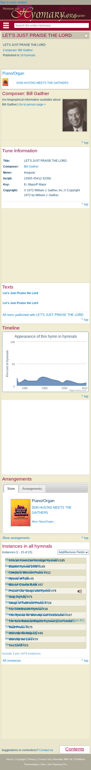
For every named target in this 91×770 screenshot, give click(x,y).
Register (79, 15)
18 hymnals (27, 55)
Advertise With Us (62, 759)
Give (43, 764)
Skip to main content (13, 2)
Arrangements (32, 488)
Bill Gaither (31, 166)
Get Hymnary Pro (57, 764)
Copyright (20, 759)
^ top (85, 142)
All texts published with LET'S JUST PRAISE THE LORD (43, 315)
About (9, 759)
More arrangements (16, 538)
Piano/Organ (13, 73)
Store (11, 488)
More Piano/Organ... (44, 521)
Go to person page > (32, 104)
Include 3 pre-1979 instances (21, 653)
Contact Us (44, 759)
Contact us (46, 750)
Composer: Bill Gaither (18, 50)
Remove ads (11, 8)
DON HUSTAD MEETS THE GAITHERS (42, 83)
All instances (12, 660)
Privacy (32, 759)
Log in (64, 15)
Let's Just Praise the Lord (20, 293)
